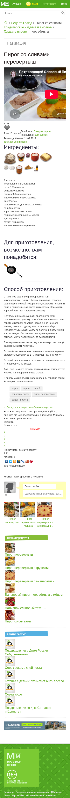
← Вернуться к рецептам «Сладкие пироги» (28, 407)
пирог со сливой (31, 388)
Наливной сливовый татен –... (26, 608)
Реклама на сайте (35, 795)
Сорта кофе (13, 694)
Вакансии (51, 795)
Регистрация (49, 4)
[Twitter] (11, 461)
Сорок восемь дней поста (23, 667)
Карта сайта (18, 795)
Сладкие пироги (15, 31)
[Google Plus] (27, 461)
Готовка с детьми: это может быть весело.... (36, 681)
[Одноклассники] (15, 461)
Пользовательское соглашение (32, 792)
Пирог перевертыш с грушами (29, 522)
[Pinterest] (31, 461)
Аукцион (17, 4)
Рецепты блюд (21, 23)
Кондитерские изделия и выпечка (28, 27)
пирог (15, 388)
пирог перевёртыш (44, 394)
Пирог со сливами (18, 621)
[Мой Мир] (19, 461)
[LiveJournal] (23, 461)
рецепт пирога (20, 399)
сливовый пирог (20, 394)
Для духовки (41, 135)
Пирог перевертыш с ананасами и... (45, 522)
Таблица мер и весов (15, 141)
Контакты (9, 792)
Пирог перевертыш (19, 554)
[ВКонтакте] (7, 461)
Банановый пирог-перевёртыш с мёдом (34, 594)
